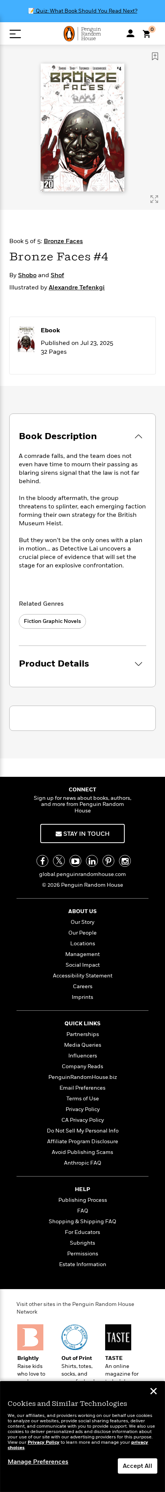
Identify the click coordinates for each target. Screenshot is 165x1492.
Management (82, 954)
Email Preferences (82, 1088)
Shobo (27, 275)
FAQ (82, 1210)
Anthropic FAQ (82, 1163)
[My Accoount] (130, 33)
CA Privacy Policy (82, 1120)
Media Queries (82, 1045)
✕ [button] (153, 1392)
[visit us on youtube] (75, 861)
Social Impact (83, 965)
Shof (57, 275)
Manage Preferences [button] (38, 1461)
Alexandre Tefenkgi (77, 287)
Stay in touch (86, 834)
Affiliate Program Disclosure (82, 1141)
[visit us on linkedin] (92, 861)
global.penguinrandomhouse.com (82, 874)
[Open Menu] (15, 33)
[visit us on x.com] (59, 861)
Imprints (82, 997)
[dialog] (82, 1436)
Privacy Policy (83, 1109)
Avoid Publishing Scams (82, 1152)
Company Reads (82, 1066)
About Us (82, 911)
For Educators (82, 1232)
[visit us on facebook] (42, 861)
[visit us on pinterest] (108, 861)
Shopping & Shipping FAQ (82, 1221)
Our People (82, 932)
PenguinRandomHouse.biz (82, 1077)
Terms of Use (82, 1098)
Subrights (82, 1243)
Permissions (82, 1253)
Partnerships (82, 1034)
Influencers (82, 1055)
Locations (82, 943)
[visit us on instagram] (125, 861)
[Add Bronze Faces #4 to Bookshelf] (155, 56)
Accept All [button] (137, 1466)
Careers (82, 986)
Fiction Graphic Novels (52, 621)
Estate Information (82, 1264)
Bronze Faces (63, 241)
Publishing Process (82, 1200)
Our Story (82, 922)
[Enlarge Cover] (154, 199)
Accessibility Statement (82, 975)
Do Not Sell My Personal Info (83, 1130)
